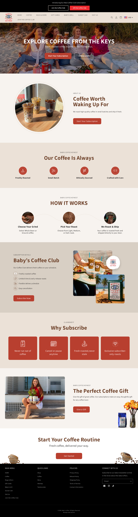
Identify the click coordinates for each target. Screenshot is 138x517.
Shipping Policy (75, 480)
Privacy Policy (74, 473)
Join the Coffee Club (58, 8)
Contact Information (76, 487)
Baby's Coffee (65, 510)
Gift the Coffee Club (79, 8)
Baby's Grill (8, 487)
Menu (39, 480)
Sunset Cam (9, 491)
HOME (7, 473)
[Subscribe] (130, 481)
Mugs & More (9, 480)
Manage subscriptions (69, 512)
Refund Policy (74, 476)
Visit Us (7, 494)
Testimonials (41, 487)
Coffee (7, 476)
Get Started (69, 456)
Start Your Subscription (58, 56)
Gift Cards (8, 483)
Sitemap (40, 483)
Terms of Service (75, 483)
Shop (39, 473)
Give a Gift (85, 56)
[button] (112, 17)
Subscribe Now (24, 298)
